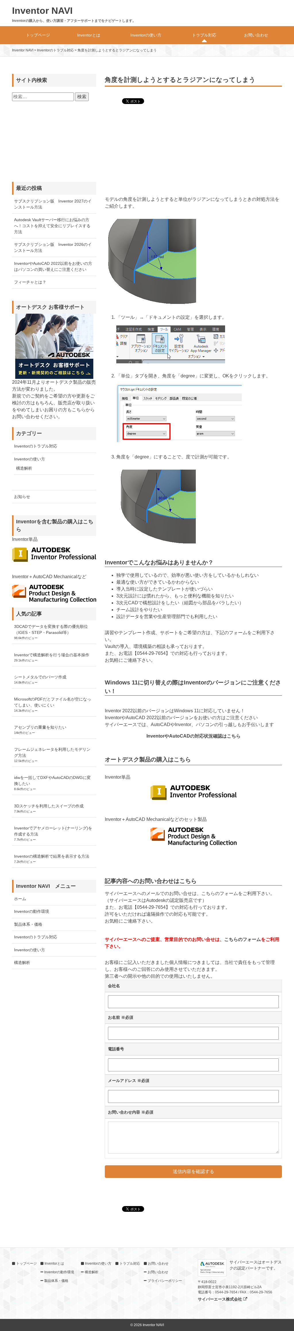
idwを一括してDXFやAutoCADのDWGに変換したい (52, 780)
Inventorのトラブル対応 (35, 446)
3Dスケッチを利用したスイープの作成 (49, 806)
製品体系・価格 (28, 924)
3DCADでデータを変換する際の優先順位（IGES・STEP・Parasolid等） (51, 629)
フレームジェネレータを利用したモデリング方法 (52, 752)
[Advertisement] (193, 151)
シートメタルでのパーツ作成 (40, 677)
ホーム (20, 898)
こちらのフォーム (242, 939)
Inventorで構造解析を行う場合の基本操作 (51, 655)
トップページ (38, 35)
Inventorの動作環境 (31, 911)
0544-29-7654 (151, 653)
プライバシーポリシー (165, 1281)
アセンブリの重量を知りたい (40, 727)
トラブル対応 (204, 35)
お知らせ (22, 496)
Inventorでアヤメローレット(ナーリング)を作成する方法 (53, 831)
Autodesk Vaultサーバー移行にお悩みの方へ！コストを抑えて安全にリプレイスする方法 (52, 225)
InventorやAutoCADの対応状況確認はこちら (193, 736)
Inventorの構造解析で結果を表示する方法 (51, 856)
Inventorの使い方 (145, 35)
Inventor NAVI (42, 10)
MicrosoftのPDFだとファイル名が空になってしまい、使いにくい (52, 702)
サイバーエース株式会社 (220, 1299)
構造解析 (24, 468)
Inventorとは (88, 35)
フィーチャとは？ (30, 282)
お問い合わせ (256, 35)
